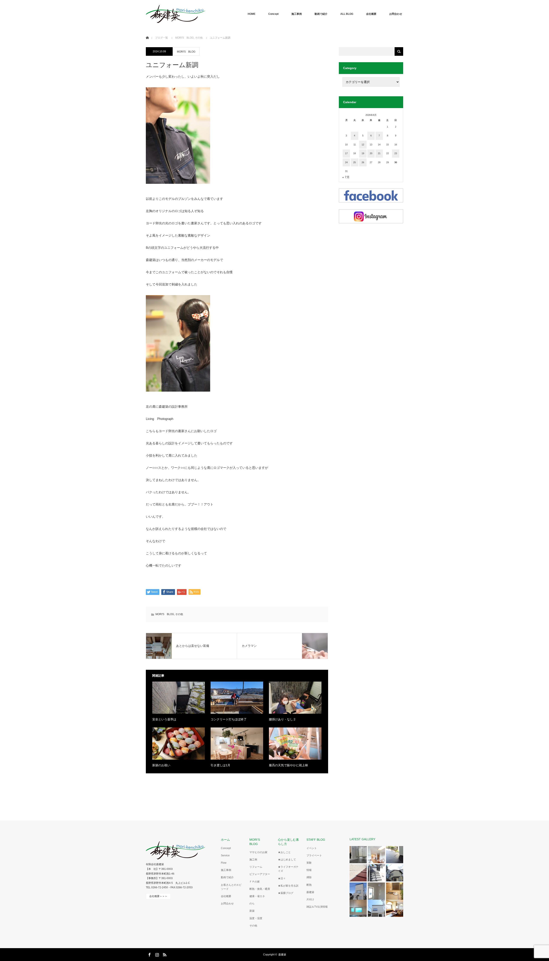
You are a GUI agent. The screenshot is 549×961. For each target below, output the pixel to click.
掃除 (309, 877)
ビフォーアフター (259, 874)
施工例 (253, 859)
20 (371, 153)
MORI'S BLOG (186, 51)
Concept (273, 13)
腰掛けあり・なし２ (282, 719)
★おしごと (284, 852)
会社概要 (371, 13)
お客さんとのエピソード (231, 886)
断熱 (309, 884)
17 (346, 153)
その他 (179, 614)
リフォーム (255, 866)
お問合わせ (395, 13)
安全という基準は (164, 719)
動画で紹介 (321, 13)
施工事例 (296, 13)
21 (379, 153)
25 (354, 162)
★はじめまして (287, 859)
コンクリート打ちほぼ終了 (229, 719)
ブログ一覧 (161, 37)
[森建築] (175, 14)
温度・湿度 (255, 918)
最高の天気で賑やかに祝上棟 (288, 765)
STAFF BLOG (315, 839)
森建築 (310, 892)
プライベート (314, 855)
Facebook (149, 954)
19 (363, 153)
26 (363, 162)
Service (225, 855)
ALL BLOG (346, 13)
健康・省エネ (257, 896)
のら (252, 903)
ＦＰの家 (254, 881)
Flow (223, 862)
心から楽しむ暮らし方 (288, 841)
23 (395, 153)
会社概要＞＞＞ (158, 896)
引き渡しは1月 (220, 765)
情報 (309, 870)
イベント (311, 848)
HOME (251, 13)
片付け (310, 899)
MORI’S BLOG (256, 841)
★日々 (282, 878)
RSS (164, 954)
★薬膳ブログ (285, 893)
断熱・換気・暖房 (259, 888)
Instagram (156, 954)
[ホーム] (147, 32)
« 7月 (346, 177)
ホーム (225, 839)
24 (346, 162)
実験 (309, 862)
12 (363, 144)
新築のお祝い (161, 765)
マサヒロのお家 (258, 852)
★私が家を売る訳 (288, 885)
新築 (252, 910)
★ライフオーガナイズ (288, 868)
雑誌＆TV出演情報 (317, 906)
